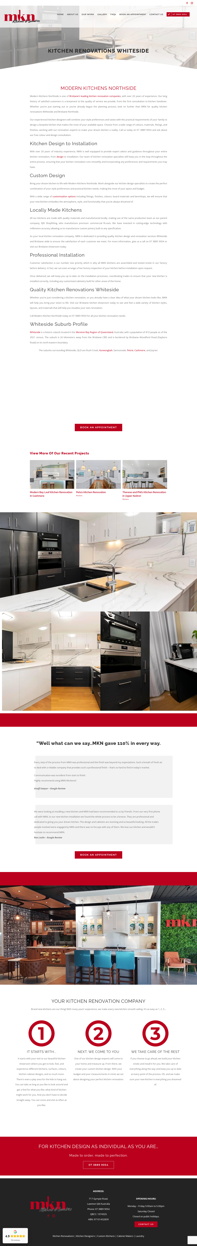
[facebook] (48, 1216)
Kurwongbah (105, 350)
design (60, 156)
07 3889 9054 (102, 1209)
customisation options (64, 196)
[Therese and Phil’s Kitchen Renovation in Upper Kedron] (144, 461)
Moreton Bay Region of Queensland (94, 332)
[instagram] (53, 1216)
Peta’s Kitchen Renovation (91, 492)
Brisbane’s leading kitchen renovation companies (95, 96)
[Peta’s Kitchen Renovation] (98, 461)
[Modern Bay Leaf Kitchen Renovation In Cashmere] (52, 461)
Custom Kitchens (106, 1236)
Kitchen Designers (85, 1236)
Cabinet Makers (125, 1236)
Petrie (130, 350)
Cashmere (139, 350)
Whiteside (35, 332)
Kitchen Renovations (63, 1236)
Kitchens (79, 495)
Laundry (140, 1236)
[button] (32, 480)
